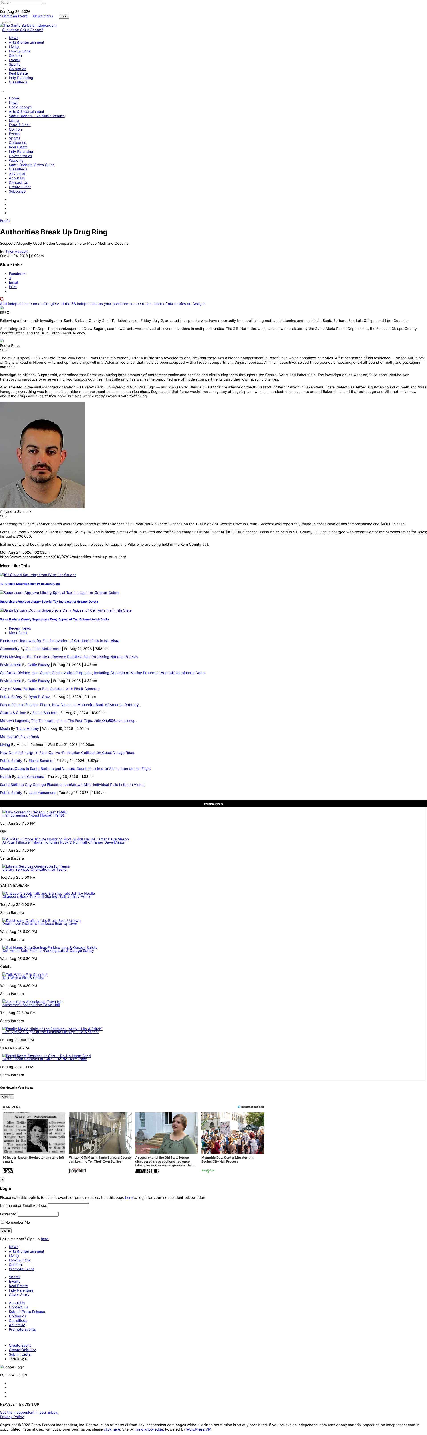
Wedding (16, 160)
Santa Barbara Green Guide (32, 165)
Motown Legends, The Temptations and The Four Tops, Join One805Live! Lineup (67, 720)
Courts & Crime (13, 712)
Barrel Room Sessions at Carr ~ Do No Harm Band (44, 1059)
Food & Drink (20, 51)
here (129, 1197)
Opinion (15, 55)
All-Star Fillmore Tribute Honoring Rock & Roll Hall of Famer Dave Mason (63, 842)
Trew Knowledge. (150, 1429)
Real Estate (18, 73)
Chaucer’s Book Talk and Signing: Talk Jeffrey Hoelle (46, 896)
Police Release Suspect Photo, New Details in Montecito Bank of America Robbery (70, 704)
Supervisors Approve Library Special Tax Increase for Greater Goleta (49, 601)
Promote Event (21, 1269)
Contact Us (18, 182)
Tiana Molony (27, 728)
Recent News (20, 628)
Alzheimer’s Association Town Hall (31, 1005)
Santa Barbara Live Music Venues (37, 116)
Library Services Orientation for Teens (34, 869)
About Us (17, 178)
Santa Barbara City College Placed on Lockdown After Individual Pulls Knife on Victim (72, 784)
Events (14, 60)
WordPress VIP (198, 1429)
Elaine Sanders (44, 712)
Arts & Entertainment (26, 42)
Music (5, 728)
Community (10, 648)
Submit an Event (14, 16)
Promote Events (22, 1329)
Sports (14, 64)
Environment (11, 664)
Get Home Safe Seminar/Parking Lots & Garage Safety (48, 950)
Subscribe (11, 30)
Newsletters (43, 16)
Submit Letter (20, 1354)
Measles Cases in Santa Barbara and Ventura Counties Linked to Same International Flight (75, 768)
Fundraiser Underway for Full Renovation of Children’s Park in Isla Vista (59, 640)
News (13, 38)
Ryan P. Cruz (39, 696)
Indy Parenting (21, 77)
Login (63, 16)
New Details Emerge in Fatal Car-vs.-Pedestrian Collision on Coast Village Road (67, 752)
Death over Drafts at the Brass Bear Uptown (39, 923)
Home (14, 98)
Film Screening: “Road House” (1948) (33, 815)
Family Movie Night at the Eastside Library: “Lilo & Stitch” (50, 1032)
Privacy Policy (12, 1417)
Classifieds (18, 82)
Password (8, 1214)
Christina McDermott (43, 648)
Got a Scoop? (31, 30)
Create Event (20, 187)
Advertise (17, 173)
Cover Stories (20, 156)
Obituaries (17, 69)
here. (45, 1239)
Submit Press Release (27, 1311)
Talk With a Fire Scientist (23, 977)
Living (14, 46)
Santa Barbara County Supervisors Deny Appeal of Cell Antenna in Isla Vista (54, 619)
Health (6, 776)
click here (112, 1429)
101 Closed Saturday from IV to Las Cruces (30, 583)
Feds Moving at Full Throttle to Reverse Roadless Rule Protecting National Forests (69, 656)
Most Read (18, 632)
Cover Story (19, 1294)
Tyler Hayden (16, 251)
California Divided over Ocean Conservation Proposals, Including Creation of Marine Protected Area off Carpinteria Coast (102, 672)
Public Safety (11, 696)
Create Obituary (22, 1350)
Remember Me (17, 1222)
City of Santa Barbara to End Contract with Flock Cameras (49, 688)
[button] (34, 1143)
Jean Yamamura (30, 776)
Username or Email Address (23, 1205)
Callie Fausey (39, 664)
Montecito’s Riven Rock (19, 736)
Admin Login (19, 1359)
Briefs (5, 220)
